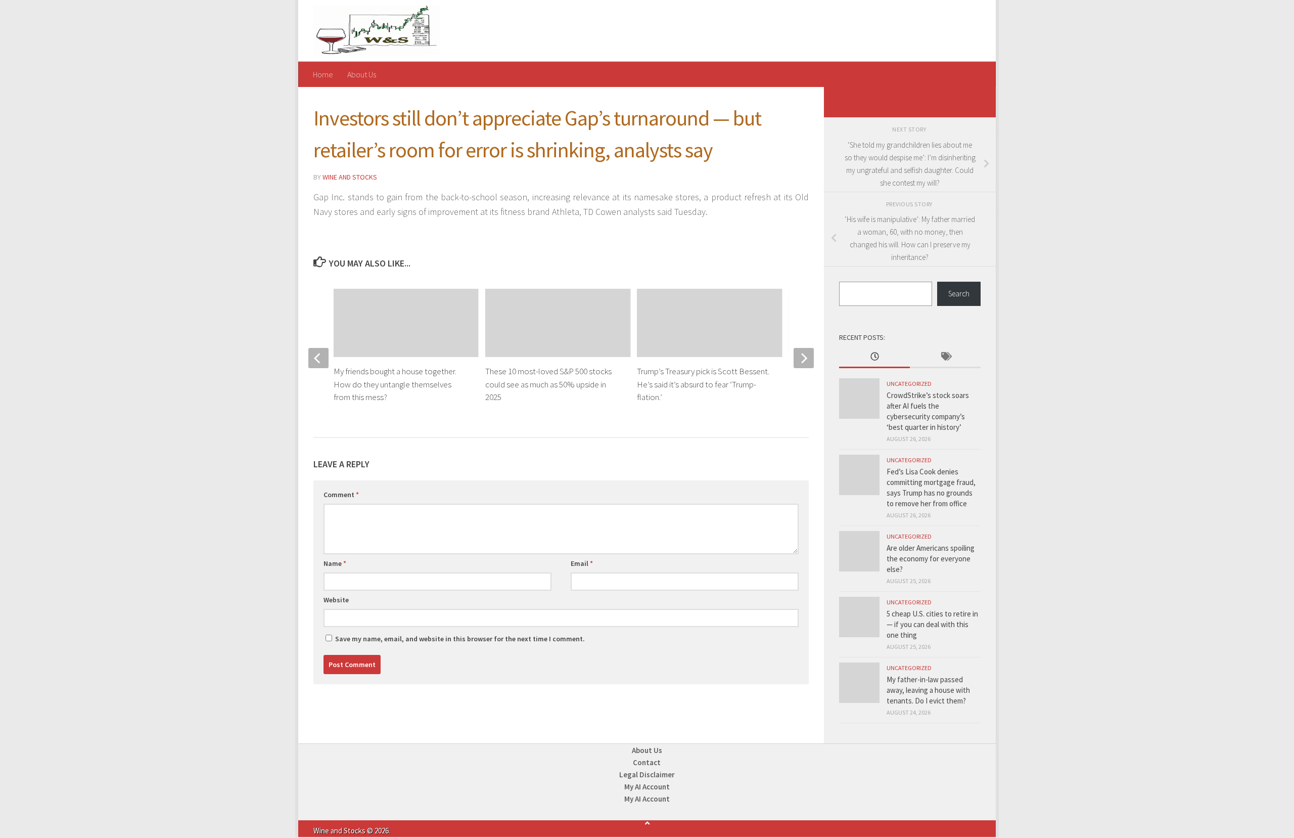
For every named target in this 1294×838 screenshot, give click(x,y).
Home (323, 74)
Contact (647, 762)
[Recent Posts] (874, 357)
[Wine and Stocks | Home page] (376, 31)
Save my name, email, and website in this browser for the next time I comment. (460, 638)
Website (336, 599)
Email (582, 563)
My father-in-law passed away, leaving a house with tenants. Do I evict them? (928, 690)
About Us (361, 74)
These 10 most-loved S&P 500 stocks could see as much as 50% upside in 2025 (548, 384)
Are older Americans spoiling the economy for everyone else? (931, 558)
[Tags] (945, 357)
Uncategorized (909, 383)
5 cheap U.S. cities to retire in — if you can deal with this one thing (932, 624)
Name (335, 563)
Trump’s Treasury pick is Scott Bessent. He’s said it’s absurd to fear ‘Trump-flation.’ (703, 384)
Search (958, 293)
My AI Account (647, 786)
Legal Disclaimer (647, 774)
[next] (804, 358)
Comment (341, 494)
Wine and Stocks (349, 177)
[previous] (318, 358)
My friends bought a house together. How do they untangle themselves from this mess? (395, 384)
